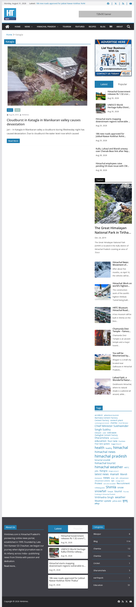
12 (129, 548)
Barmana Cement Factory (106, 418)
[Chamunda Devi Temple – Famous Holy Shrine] (103, 338)
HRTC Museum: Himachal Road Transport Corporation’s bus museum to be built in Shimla (122, 309)
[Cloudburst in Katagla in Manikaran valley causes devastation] (47, 76)
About (119, 26)
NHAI (112, 478)
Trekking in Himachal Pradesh (105, 494)
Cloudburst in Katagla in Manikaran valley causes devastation (44, 122)
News (27, 26)
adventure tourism (111, 415)
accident (99, 415)
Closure (98, 432)
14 (129, 556)
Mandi (123, 474)
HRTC (126, 467)
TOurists (126, 492)
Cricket (97, 563)
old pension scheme (102, 481)
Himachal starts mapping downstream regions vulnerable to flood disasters (113, 120)
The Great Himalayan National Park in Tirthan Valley (113, 230)
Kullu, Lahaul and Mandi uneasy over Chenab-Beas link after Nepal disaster (113, 150)
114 (128, 541)
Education (98, 585)
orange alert (120, 481)
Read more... (10, 566)
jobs (96, 471)
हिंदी (111, 26)
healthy (109, 448)
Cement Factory (102, 420)
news (106, 478)
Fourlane (122, 441)
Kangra (103, 470)
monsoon (98, 478)
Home (17, 26)
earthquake (114, 438)
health (99, 447)
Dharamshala (102, 437)
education (101, 440)
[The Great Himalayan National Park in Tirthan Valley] (113, 204)
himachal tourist (105, 463)
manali (114, 474)
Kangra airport (114, 471)
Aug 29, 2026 (101, 125)
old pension (124, 478)
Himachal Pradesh (46, 26)
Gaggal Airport (116, 444)
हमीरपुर (97, 504)
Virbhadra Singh (104, 497)
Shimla (111, 487)
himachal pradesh (111, 456)
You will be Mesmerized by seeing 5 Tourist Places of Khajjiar (121, 354)
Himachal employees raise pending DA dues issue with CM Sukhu (111, 164)
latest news (102, 474)
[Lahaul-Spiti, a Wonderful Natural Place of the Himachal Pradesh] (103, 387)
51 (129, 585)
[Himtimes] (7, 27)
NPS (117, 478)
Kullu (10, 110)
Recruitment (123, 483)
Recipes (92, 26)
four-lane (112, 441)
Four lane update (102, 443)
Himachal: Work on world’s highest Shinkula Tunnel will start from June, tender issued (122, 284)
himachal (120, 447)
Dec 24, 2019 (100, 237)
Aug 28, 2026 (101, 155)
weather (120, 497)
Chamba (97, 548)
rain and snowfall (109, 484)
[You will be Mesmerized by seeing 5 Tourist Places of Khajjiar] (103, 362)
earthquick (98, 577)
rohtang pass (100, 488)
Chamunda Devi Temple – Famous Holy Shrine (121, 330)
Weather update (103, 500)
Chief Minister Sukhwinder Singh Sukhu (112, 427)
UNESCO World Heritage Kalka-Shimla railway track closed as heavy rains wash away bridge (119, 106)
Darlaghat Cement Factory (106, 435)
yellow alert (116, 501)
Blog (102, 26)
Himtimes (25, 115)
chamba (113, 423)
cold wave (111, 432)
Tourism (67, 26)
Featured (79, 26)
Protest (98, 483)
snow (120, 487)
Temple (110, 492)
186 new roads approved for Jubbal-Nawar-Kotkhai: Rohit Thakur (110, 135)
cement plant (116, 420)
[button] (31, 27)
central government (102, 423)
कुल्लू (125, 500)
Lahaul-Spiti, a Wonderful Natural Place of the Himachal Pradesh (122, 378)
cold (104, 433)
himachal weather (109, 467)
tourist (118, 491)
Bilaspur (97, 534)
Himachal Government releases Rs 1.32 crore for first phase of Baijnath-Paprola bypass (119, 92)
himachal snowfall (102, 460)
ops (112, 481)
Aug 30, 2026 (113, 98)
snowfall (100, 491)
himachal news (105, 452)
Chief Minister (123, 423)
